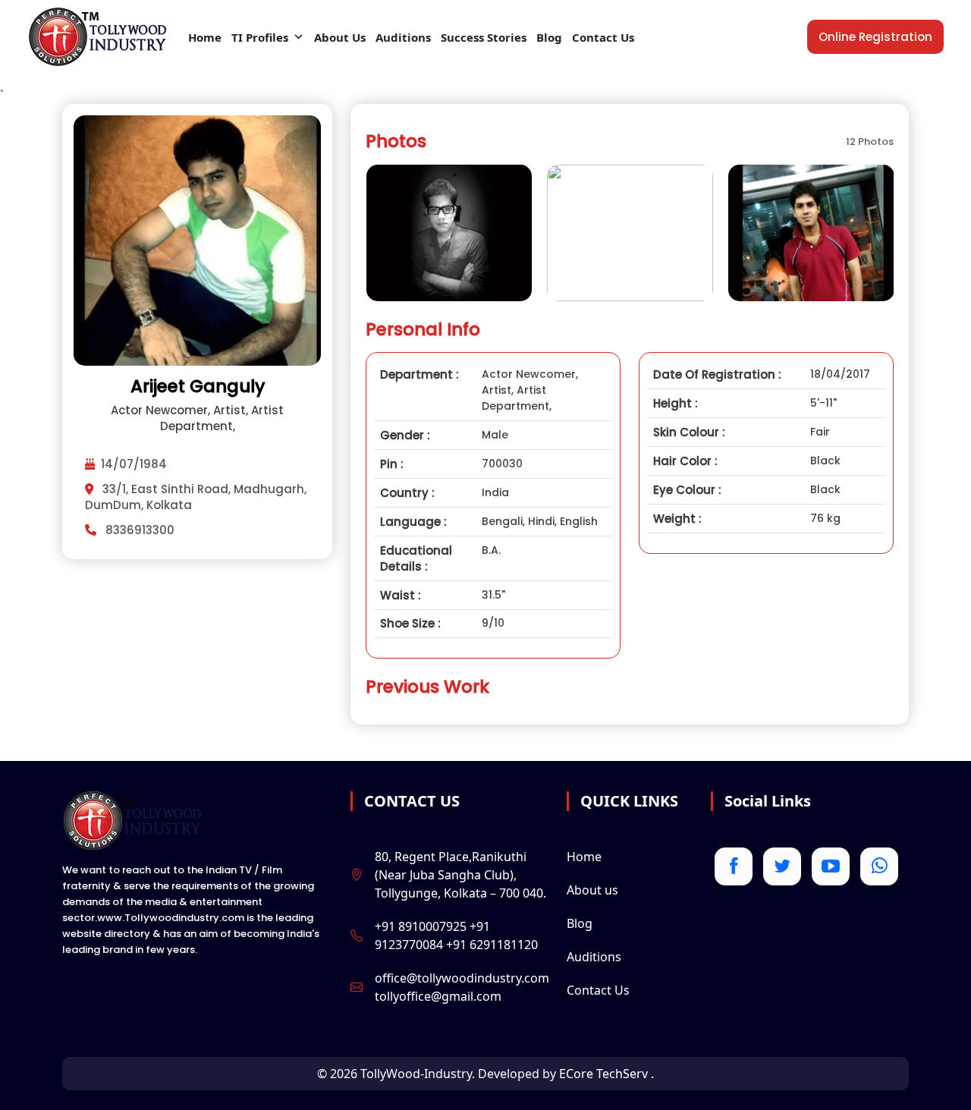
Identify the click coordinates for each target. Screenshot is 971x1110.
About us (592, 890)
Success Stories (483, 37)
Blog (549, 37)
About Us (340, 37)
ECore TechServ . (606, 1073)
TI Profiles (259, 37)
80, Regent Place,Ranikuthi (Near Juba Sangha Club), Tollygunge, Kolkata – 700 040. (460, 874)
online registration (875, 37)
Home (205, 37)
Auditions (403, 37)
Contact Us (603, 37)
